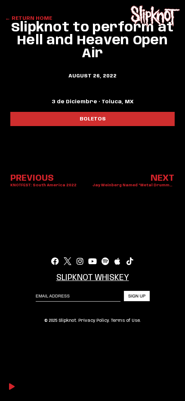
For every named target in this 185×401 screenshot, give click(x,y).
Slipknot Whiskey (92, 278)
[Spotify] (105, 261)
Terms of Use (125, 320)
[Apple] (117, 261)
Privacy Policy (93, 320)
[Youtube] (92, 261)
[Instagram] (80, 261)
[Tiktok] (130, 261)
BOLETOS (93, 119)
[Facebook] (55, 261)
